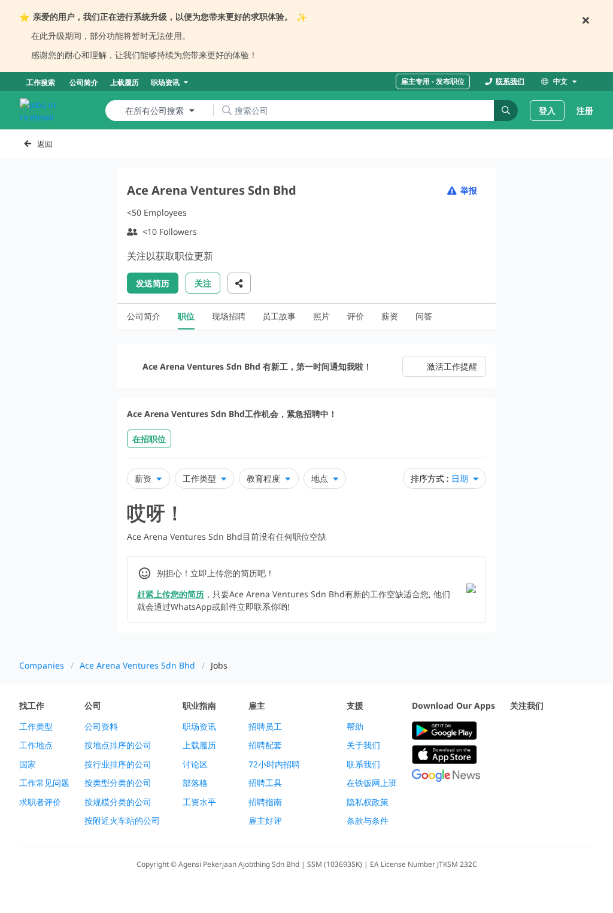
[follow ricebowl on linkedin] (517, 760)
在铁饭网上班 (372, 783)
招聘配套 (265, 745)
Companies (41, 665)
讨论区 (195, 764)
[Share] (239, 283)
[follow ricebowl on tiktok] (543, 760)
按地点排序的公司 (117, 745)
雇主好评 (265, 820)
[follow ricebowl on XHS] (570, 760)
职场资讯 (199, 726)
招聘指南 (265, 802)
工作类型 (36, 726)
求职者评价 (40, 802)
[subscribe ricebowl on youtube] (543, 731)
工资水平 (199, 802)
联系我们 (363, 764)
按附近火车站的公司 (122, 820)
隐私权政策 (368, 802)
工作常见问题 (44, 783)
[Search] (506, 110)
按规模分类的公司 (117, 802)
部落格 (195, 783)
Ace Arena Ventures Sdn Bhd (137, 665)
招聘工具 (265, 783)
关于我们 (363, 745)
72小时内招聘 (274, 764)
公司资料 (101, 726)
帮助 (355, 726)
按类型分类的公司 (117, 783)
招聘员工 (265, 726)
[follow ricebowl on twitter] (517, 731)
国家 (27, 764)
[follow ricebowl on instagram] (570, 731)
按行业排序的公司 (117, 764)
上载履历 (199, 745)
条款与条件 (368, 820)
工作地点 (36, 745)
